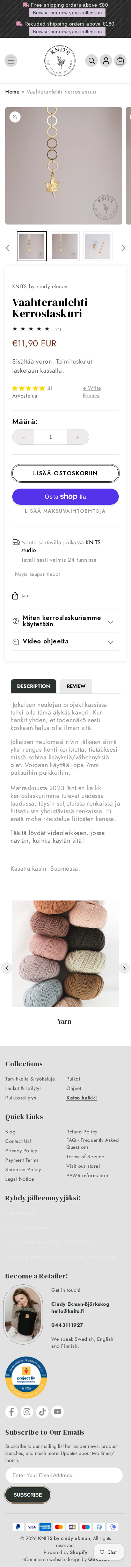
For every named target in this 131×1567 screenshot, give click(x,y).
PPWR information (87, 1175)
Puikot (73, 1078)
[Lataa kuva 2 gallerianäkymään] (64, 246)
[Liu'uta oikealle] (123, 248)
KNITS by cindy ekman (64, 1538)
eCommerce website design (51, 1559)
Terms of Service (85, 1156)
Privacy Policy (21, 1150)
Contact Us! (18, 1141)
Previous (6, 968)
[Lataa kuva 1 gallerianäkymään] (31, 246)
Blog (10, 1131)
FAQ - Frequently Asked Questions (92, 1144)
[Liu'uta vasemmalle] (7, 248)
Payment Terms (22, 1160)
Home (12, 92)
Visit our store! (83, 1165)
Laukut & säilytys (23, 1088)
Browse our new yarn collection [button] (67, 12)
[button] (11, 60)
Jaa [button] (25, 595)
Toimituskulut (74, 361)
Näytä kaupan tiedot (37, 574)
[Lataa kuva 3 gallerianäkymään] (97, 246)
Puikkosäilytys (20, 1097)
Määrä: (25, 421)
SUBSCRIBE (28, 1495)
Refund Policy (81, 1131)
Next (124, 968)
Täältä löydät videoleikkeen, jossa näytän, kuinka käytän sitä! (57, 836)
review (76, 686)
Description (33, 686)
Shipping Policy (23, 1169)
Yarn (64, 1021)
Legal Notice (19, 1178)
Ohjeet (73, 1088)
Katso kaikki (81, 1097)
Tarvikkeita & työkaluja (30, 1078)
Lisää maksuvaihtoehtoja (65, 511)
